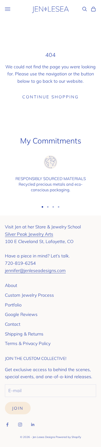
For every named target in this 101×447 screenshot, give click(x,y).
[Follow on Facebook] (7, 424)
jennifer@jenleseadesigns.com (35, 270)
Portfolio (13, 305)
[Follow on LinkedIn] (32, 424)
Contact (12, 324)
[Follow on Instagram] (20, 424)
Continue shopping (50, 96)
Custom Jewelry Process (29, 295)
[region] (50, 176)
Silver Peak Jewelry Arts (29, 234)
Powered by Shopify (68, 437)
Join (18, 408)
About (11, 285)
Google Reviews (21, 314)
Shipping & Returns (24, 334)
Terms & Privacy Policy (27, 343)
